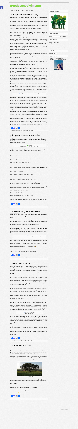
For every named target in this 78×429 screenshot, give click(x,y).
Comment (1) (30, 340)
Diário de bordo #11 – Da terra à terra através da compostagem (21, 182)
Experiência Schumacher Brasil (20, 263)
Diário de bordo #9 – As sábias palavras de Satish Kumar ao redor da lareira (23, 176)
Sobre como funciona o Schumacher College (25, 135)
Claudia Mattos (26, 290)
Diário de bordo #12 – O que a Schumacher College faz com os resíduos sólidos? (25, 186)
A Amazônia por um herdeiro (54, 42)
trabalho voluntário (25, 130)
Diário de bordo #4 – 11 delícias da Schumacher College (20, 162)
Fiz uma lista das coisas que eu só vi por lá (18, 75)
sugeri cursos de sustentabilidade (32, 352)
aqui (38, 220)
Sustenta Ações (23, 149)
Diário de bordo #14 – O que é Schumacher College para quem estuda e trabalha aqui (25, 192)
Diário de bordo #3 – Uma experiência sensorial (18, 159)
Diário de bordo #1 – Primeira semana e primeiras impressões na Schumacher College (25, 153)
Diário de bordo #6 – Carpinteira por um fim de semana (20, 167)
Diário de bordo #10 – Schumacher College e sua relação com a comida (23, 179)
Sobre (11, 1)
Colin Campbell (23, 46)
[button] (1, 7)
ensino (20, 340)
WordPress (66, 409)
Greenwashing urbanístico (53, 44)
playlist (15, 195)
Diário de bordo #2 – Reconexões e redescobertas (19, 155)
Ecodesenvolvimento (25, 5)
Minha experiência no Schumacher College (24, 15)
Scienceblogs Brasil (19, 1)
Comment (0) (31, 130)
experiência (14, 130)
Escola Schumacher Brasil (20, 257)
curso (18, 340)
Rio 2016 (15, 157)
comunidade (14, 257)
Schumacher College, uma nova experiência (25, 212)
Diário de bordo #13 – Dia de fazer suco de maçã (19, 190)
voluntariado (45, 257)
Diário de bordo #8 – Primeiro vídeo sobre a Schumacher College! (22, 174)
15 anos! (50, 43)
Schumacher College (19, 130)
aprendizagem (14, 340)
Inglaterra (29, 257)
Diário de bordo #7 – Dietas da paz (16, 171)
